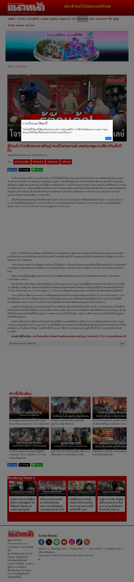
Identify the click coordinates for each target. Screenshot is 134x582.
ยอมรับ (108, 138)
